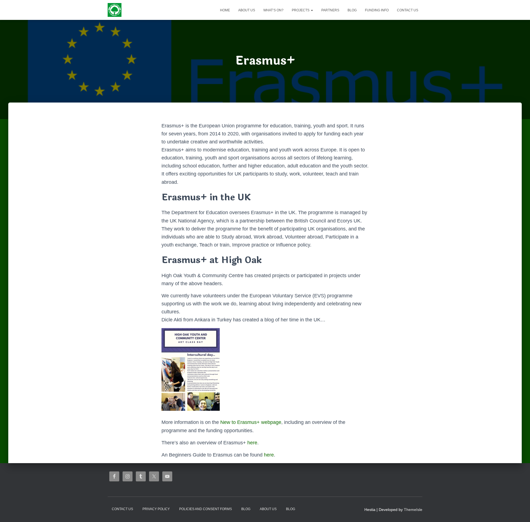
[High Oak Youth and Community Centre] (115, 10)
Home (225, 10)
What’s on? (273, 10)
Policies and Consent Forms (205, 509)
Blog (352, 10)
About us (246, 10)
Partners (330, 10)
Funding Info (377, 10)
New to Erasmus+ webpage (250, 422)
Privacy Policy (156, 509)
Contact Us (407, 10)
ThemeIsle (413, 509)
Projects (301, 10)
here (252, 442)
